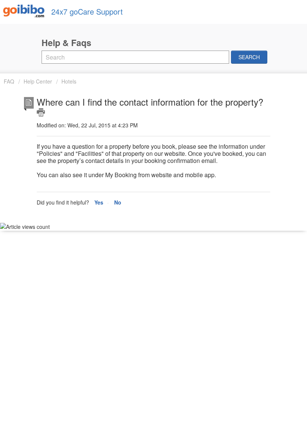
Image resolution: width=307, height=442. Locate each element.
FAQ (10, 81)
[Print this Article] (41, 112)
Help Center (38, 81)
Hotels (68, 81)
